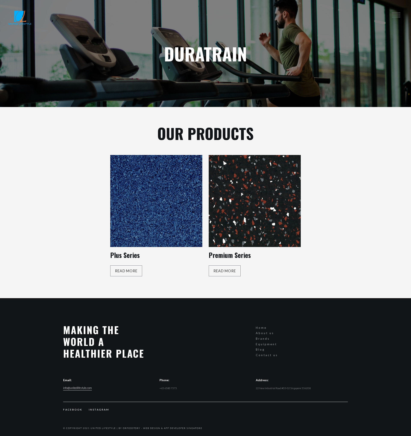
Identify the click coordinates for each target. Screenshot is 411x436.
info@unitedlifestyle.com (77, 388)
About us (265, 333)
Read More (126, 271)
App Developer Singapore (183, 428)
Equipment (266, 344)
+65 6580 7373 (168, 388)
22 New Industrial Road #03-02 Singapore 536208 (283, 388)
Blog (260, 349)
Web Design (151, 428)
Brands (263, 338)
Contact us (267, 355)
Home (261, 327)
